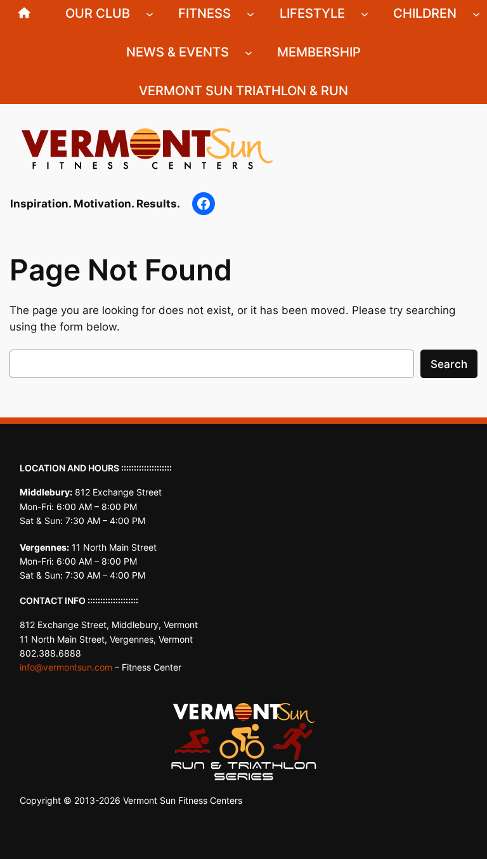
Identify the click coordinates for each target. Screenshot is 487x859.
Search (449, 364)
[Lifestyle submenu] (364, 13)
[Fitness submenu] (250, 13)
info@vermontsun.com (66, 667)
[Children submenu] (476, 13)
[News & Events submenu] (248, 52)
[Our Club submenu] (149, 13)
